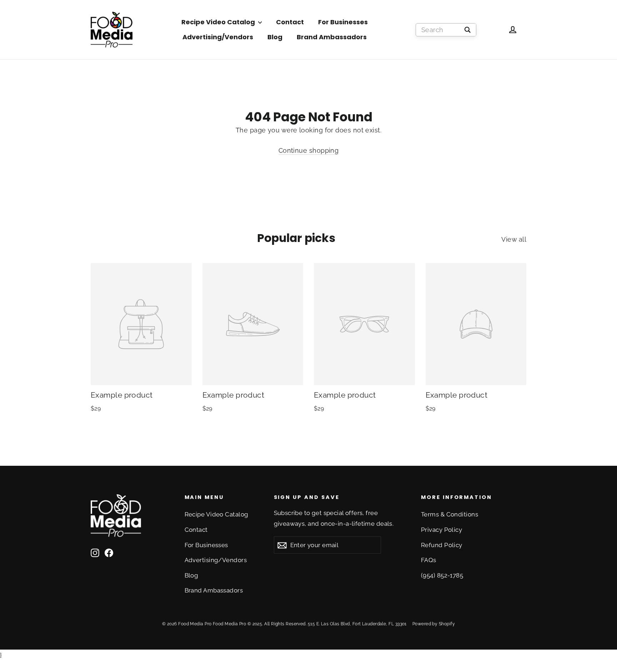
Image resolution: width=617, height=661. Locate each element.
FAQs (428, 560)
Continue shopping (309, 150)
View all (513, 239)
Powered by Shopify (433, 623)
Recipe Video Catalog (218, 21)
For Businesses (343, 21)
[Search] (467, 30)
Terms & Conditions (449, 514)
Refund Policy (441, 545)
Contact (290, 21)
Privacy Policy (441, 529)
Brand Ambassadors (332, 36)
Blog (274, 36)
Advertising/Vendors (217, 36)
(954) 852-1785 (442, 575)
